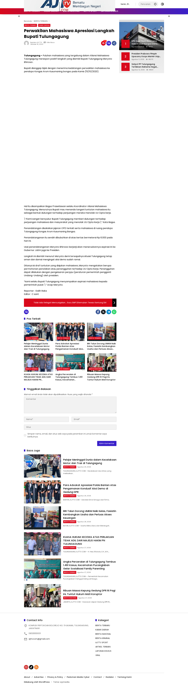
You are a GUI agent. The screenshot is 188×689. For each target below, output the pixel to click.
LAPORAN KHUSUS (103, 651)
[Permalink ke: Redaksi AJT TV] (27, 43)
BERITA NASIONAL (95, 369)
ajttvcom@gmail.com (39, 639)
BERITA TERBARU (30, 25)
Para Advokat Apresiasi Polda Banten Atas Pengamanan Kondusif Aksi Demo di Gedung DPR (69, 346)
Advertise (38, 677)
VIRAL (97, 655)
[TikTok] (31, 667)
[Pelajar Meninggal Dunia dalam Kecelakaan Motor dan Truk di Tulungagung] (38, 332)
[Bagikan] (114, 43)
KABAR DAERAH (44, 25)
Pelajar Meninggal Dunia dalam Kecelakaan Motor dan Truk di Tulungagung (37, 346)
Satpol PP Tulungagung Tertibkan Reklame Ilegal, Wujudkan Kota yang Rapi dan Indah (144, 65)
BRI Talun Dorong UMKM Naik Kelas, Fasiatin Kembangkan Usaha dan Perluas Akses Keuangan (101, 346)
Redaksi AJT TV (36, 42)
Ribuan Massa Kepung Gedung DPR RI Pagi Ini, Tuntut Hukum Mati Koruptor (101, 377)
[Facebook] (98, 312)
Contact (97, 677)
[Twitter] (103, 312)
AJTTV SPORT (101, 642)
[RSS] (36, 667)
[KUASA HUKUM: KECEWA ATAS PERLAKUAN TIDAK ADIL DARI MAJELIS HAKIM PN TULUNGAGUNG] (38, 362)
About (27, 677)
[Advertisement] (70, 95)
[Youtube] (26, 667)
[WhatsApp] (114, 312)
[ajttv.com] (69, 4)
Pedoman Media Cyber (78, 677)
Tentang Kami (124, 677)
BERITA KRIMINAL (102, 638)
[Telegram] (108, 312)
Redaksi (110, 677)
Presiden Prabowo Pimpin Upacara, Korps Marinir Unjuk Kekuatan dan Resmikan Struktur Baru (146, 55)
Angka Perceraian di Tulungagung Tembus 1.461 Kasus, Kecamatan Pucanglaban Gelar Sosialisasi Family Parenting (69, 377)
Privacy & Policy (55, 677)
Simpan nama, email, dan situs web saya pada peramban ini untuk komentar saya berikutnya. (67, 435)
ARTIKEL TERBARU (103, 646)
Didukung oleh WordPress (37, 682)
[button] (155, 4)
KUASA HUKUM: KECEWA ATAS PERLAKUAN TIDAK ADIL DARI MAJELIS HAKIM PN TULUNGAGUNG (38, 377)
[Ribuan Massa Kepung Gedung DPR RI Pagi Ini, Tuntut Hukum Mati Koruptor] (101, 362)
